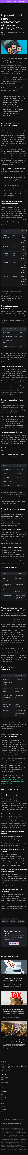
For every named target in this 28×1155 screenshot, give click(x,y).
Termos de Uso (4, 1106)
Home (2, 8)
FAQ (2, 1087)
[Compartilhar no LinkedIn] (5, 35)
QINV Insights (4, 1079)
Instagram (3, 1097)
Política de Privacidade (6, 1109)
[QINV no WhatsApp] (7, 1070)
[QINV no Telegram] (9, 1070)
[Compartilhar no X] (2, 35)
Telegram (3, 1099)
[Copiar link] (7, 35)
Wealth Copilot (4, 1077)
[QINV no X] (4, 1070)
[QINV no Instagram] (2, 1070)
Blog (7, 8)
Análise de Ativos (5, 1082)
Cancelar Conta (5, 1111)
